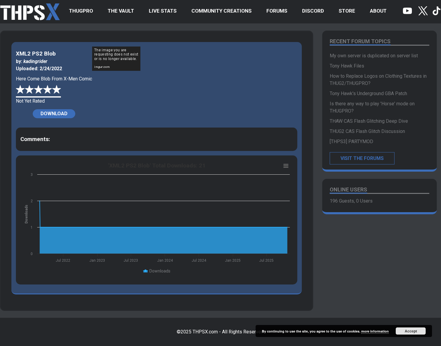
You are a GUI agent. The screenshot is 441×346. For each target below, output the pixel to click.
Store (347, 11)
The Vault (121, 11)
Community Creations (221, 11)
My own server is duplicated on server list (374, 56)
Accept (411, 331)
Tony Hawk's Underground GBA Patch (368, 93)
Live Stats (163, 11)
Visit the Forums (362, 158)
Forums (276, 11)
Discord (313, 11)
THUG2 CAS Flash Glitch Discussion (367, 131)
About (378, 11)
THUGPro (81, 11)
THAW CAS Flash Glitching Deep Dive (369, 121)
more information (375, 331)
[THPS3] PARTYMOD (351, 141)
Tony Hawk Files (347, 66)
